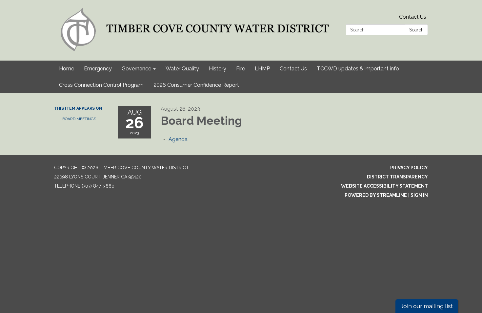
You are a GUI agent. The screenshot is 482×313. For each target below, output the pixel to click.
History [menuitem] (217, 68)
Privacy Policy (409, 167)
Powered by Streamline (376, 195)
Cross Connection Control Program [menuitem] (101, 85)
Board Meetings (79, 119)
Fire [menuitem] (240, 68)
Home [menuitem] (66, 68)
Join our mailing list (427, 306)
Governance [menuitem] (136, 68)
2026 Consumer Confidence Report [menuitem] (196, 85)
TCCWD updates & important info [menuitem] (358, 68)
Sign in (419, 195)
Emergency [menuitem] (98, 68)
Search (416, 29)
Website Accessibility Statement (384, 186)
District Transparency (397, 176)
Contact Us (412, 17)
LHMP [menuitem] (262, 68)
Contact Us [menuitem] (293, 68)
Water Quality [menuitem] (182, 68)
